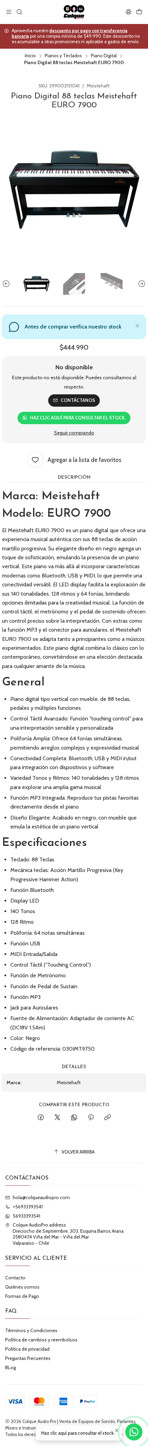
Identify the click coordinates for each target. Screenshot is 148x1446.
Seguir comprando (74, 432)
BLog (10, 1367)
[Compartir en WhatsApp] (74, 1118)
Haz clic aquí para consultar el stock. (78, 417)
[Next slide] (141, 284)
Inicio (30, 55)
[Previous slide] (7, 284)
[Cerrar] (137, 324)
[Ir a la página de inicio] (74, 12)
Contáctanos (78, 400)
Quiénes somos (22, 1287)
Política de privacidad (27, 1349)
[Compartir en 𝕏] (57, 1118)
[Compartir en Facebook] (40, 1118)
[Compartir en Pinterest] (91, 1118)
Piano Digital (104, 55)
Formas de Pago (22, 1296)
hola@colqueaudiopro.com (41, 1197)
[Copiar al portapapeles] (107, 1118)
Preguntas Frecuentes (28, 1358)
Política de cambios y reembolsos (41, 1340)
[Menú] (8, 12)
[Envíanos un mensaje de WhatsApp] (133, 1432)
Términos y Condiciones (31, 1330)
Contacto (15, 1278)
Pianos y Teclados (63, 55)
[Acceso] (128, 12)
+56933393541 (28, 1207)
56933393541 (26, 1216)
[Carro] (139, 12)
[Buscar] (19, 12)
